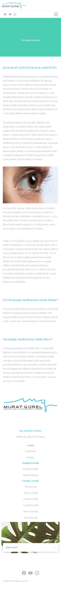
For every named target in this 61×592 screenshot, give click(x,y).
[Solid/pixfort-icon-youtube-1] (30, 572)
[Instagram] (14, 14)
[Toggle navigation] (56, 14)
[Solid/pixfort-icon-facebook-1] (24, 572)
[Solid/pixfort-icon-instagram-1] (37, 572)
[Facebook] (5, 14)
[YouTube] (10, 14)
